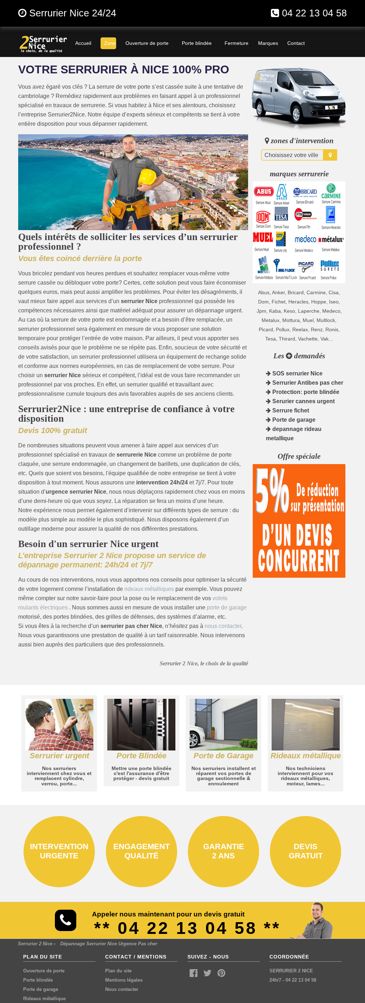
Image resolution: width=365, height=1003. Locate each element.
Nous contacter (121, 989)
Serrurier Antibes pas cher (307, 383)
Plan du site (118, 970)
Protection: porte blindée (305, 392)
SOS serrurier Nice (297, 373)
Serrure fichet (290, 410)
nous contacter (223, 626)
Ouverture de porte (44, 970)
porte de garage (227, 607)
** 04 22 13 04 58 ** (187, 928)
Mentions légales (124, 980)
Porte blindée (38, 980)
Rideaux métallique (44, 998)
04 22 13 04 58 (314, 13)
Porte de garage (293, 420)
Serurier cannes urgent (303, 401)
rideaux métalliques (149, 589)
